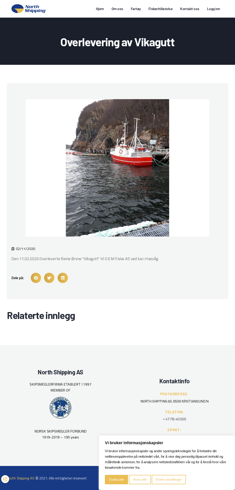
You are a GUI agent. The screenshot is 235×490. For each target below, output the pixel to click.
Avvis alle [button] (140, 479)
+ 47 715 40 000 (174, 419)
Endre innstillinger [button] (169, 479)
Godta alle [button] (116, 479)
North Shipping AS (20, 478)
